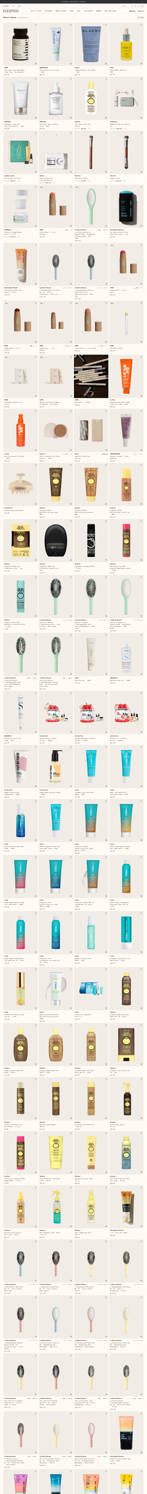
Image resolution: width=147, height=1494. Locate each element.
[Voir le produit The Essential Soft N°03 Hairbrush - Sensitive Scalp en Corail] (102, 288)
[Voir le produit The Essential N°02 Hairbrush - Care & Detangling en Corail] (67, 288)
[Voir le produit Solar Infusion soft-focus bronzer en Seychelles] (67, 454)
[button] (142, 1)
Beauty (98, 11)
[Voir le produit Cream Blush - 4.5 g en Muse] (64, 230)
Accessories (88, 11)
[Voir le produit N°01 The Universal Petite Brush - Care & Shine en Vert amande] (34, 1399)
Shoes (72, 11)
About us (141, 11)
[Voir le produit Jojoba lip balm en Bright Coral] (140, 454)
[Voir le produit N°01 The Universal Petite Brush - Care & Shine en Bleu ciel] (31, 1399)
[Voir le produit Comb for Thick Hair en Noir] (104, 454)
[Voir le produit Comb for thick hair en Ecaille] (107, 454)
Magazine (132, 11)
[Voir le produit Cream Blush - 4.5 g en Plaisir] (69, 230)
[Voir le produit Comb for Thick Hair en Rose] (101, 454)
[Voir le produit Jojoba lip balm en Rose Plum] (137, 454)
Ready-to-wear (61, 11)
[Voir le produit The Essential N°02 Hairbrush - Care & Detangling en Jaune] (69, 288)
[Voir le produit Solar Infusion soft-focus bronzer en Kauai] (64, 454)
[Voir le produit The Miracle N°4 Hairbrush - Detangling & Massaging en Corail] (137, 621)
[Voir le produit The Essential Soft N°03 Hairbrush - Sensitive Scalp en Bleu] (99, 288)
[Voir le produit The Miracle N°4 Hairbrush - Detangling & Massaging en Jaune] (140, 621)
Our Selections (110, 11)
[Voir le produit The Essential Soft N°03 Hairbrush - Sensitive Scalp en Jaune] (104, 288)
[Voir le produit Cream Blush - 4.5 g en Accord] (67, 230)
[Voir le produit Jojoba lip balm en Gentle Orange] (134, 454)
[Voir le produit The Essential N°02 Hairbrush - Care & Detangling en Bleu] (64, 288)
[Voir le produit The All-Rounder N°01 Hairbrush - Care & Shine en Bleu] (64, 621)
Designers (48, 11)
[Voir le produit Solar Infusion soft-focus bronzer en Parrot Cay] (69, 454)
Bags (78, 11)
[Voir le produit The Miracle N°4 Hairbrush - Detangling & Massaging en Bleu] (134, 621)
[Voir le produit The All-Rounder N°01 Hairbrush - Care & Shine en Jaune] (69, 621)
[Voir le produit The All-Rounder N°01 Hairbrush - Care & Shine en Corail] (67, 621)
